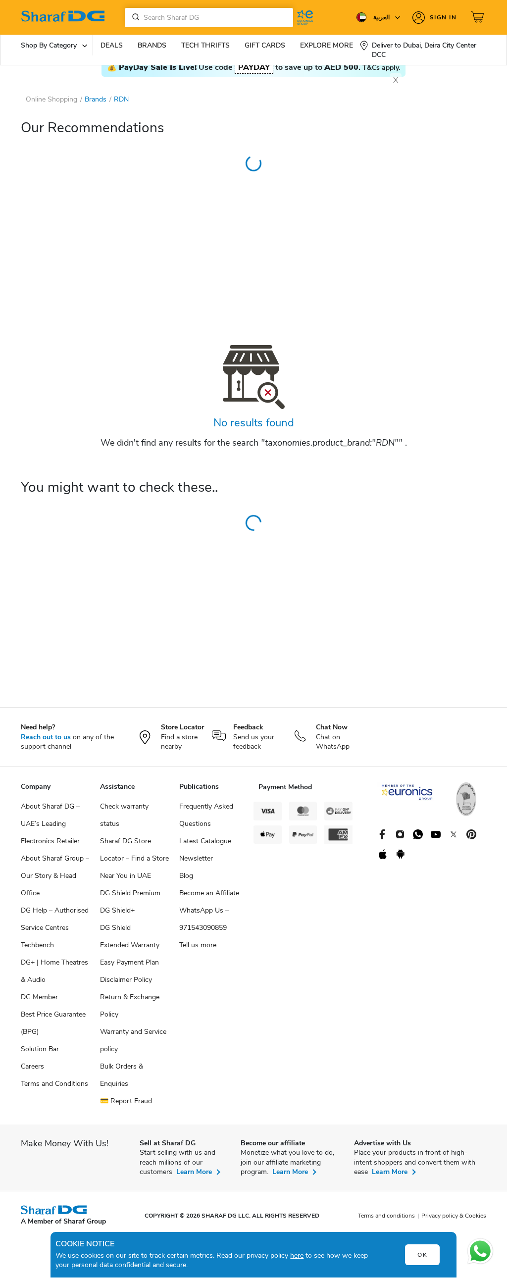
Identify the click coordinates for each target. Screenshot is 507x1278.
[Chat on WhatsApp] (480, 1251)
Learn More (194, 1171)
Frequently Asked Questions (206, 815)
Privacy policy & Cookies (453, 1216)
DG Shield (115, 927)
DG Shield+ (117, 910)
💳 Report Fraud (126, 1101)
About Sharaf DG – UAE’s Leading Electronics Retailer (50, 824)
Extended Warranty (129, 945)
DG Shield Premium (130, 893)
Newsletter (196, 858)
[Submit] (134, 17)
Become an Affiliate (209, 893)
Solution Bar (40, 1049)
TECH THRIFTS (205, 45)
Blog (186, 875)
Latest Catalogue (205, 841)
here (297, 1255)
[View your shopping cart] (478, 17)
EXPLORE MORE (326, 45)
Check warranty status (124, 815)
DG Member (39, 997)
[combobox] (209, 17)
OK (422, 1255)
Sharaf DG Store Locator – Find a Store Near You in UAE (134, 858)
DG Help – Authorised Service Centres (55, 919)
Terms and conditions (386, 1216)
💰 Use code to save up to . (253, 67)
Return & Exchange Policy (129, 1005)
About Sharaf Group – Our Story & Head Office (55, 876)
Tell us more (197, 945)
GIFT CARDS (265, 45)
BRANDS (152, 45)
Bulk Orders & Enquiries (121, 1075)
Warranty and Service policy (133, 1040)
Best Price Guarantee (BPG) (53, 1023)
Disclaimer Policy (126, 979)
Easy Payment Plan (129, 962)
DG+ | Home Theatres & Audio (54, 971)
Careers (32, 1066)
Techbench (37, 945)
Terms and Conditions (54, 1083)
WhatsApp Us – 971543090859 (204, 919)
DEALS (112, 45)
